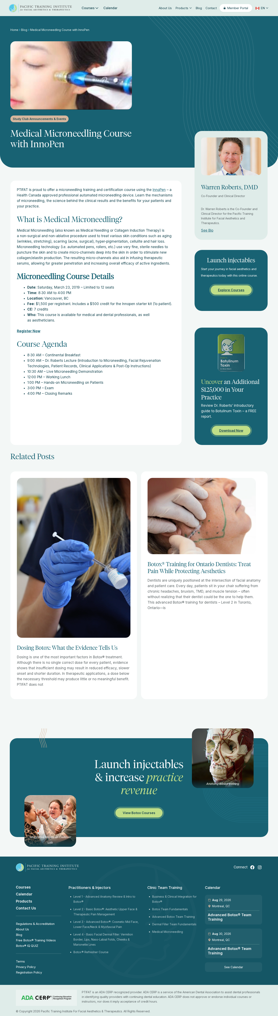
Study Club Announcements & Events (39, 119)
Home (14, 30)
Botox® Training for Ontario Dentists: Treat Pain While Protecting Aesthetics (199, 567)
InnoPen (159, 190)
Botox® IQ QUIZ (27, 946)
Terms (20, 961)
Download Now (231, 430)
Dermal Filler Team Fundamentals (174, 924)
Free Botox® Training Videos (36, 940)
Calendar (110, 8)
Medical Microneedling (167, 931)
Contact (211, 8)
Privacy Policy (26, 967)
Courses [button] (88, 8)
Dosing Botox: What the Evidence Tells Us (67, 647)
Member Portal (237, 8)
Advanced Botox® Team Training (229, 917)
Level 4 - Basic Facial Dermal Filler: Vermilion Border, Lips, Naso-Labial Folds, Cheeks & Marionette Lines (103, 939)
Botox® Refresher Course (90, 952)
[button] (261, 8)
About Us (165, 8)
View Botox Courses (139, 813)
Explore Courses (231, 290)
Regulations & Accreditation (35, 924)
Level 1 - (79, 896)
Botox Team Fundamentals (170, 909)
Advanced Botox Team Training (173, 916)
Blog (199, 8)
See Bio (207, 230)
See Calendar (233, 967)
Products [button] (181, 8)
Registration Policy (29, 972)
